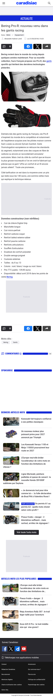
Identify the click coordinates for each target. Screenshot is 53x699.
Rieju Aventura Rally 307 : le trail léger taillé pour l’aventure (35, 613)
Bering (10, 277)
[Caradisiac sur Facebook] (5, 649)
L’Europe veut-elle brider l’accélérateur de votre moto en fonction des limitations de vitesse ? (34, 588)
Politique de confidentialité (36, 679)
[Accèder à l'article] (11, 421)
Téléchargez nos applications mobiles (22, 657)
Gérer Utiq (5, 690)
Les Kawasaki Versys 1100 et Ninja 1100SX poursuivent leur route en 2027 (35, 447)
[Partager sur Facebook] (28, 46)
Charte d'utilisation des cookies (12, 685)
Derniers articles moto (13, 412)
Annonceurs (32, 664)
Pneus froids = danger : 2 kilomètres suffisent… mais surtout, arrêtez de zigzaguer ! (35, 520)
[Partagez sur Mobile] (47, 46)
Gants (15, 342)
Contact (4, 664)
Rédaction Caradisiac (8, 669)
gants (49, 61)
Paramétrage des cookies (36, 685)
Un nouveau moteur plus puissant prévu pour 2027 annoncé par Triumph (33, 434)
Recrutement (6, 674)
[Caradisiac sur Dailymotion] (18, 649)
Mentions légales (7, 679)
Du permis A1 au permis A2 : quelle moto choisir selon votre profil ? (36, 506)
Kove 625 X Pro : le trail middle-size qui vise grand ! (34, 625)
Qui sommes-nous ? (34, 669)
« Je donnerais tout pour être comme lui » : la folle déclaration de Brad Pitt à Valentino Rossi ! (36, 493)
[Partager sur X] (38, 46)
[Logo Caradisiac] (26, 5)
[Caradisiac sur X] (11, 649)
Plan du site (32, 674)
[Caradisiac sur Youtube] (23, 649)
